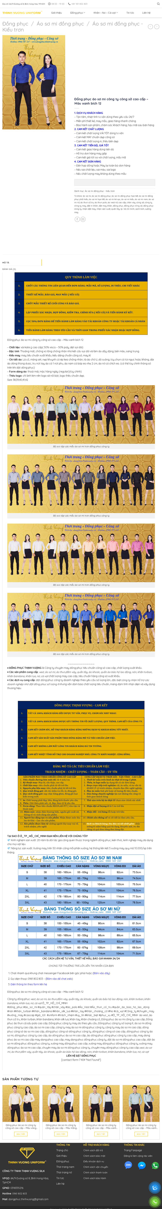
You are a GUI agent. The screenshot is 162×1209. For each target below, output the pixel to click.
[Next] (159, 1113)
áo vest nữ (113, 202)
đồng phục (118, 205)
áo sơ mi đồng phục (101, 196)
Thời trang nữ (64, 1172)
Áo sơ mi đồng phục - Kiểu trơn (100, 191)
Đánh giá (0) (9, 269)
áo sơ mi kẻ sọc (113, 199)
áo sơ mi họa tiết (97, 199)
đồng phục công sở (133, 205)
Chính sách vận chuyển (95, 1166)
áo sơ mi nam (141, 199)
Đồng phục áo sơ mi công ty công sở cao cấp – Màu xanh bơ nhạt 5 (101, 1127)
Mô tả (5, 262)
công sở (140, 202)
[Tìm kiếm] (158, 4)
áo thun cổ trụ (87, 202)
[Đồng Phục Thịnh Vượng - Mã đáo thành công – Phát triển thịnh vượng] (22, 12)
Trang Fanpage (133, 1150)
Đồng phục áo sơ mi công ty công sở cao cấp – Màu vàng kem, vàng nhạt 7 (20, 1127)
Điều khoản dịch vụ (93, 1161)
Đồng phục (76, 12)
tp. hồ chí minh (127, 209)
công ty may (80, 205)
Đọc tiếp (21, 1134)
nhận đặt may (89, 209)
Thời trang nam (65, 1166)
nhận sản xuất (103, 209)
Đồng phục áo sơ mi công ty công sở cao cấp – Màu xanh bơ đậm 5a (141, 1127)
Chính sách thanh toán (95, 1172)
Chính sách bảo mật (94, 1155)
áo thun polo (101, 202)
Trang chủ (62, 1150)
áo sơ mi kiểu (127, 199)
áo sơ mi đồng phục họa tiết (125, 196)
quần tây (115, 209)
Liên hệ (146, 12)
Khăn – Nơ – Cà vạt (105, 12)
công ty (148, 202)
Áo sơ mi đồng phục (60, 23)
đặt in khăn (92, 205)
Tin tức (130, 12)
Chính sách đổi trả (93, 1150)
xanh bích (139, 209)
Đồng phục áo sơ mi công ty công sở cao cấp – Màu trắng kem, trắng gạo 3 (61, 1127)
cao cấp (122, 202)
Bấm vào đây (101, 973)
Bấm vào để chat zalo (59, 978)
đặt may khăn (105, 205)
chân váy (131, 202)
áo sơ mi (87, 196)
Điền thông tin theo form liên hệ (29, 984)
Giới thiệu (56, 12)
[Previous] (2, 1113)
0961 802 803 (19, 1193)
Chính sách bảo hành (94, 1178)
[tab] (22, 262)
